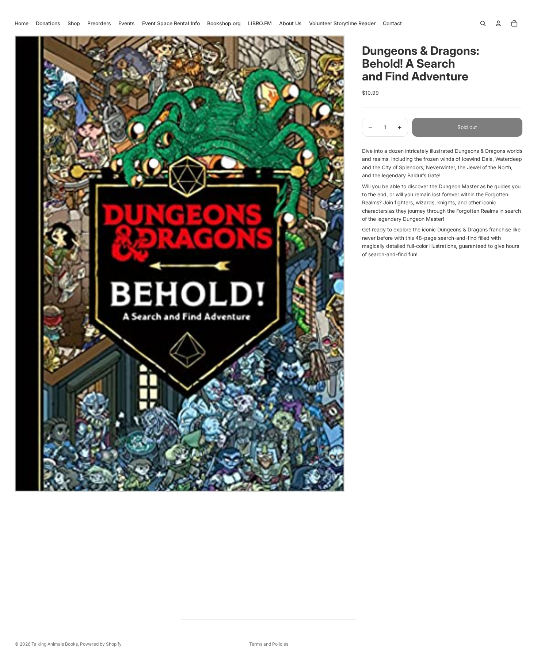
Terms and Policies (268, 644)
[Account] (498, 23)
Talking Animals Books (54, 644)
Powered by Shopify (101, 644)
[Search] (483, 23)
